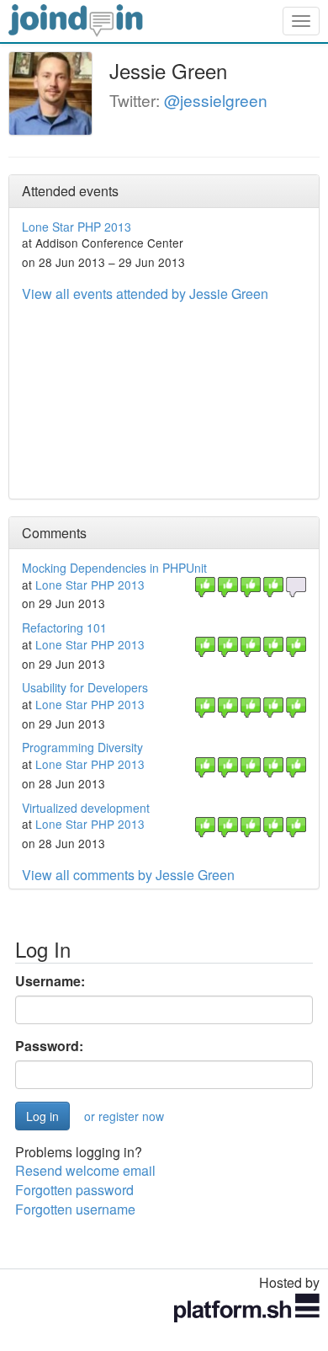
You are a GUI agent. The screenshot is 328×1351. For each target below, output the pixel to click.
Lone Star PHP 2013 (76, 226)
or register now (124, 1116)
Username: (50, 981)
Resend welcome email (85, 1170)
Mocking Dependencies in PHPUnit (114, 567)
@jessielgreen (215, 99)
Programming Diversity (82, 747)
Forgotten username (75, 1209)
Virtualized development (86, 807)
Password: (49, 1046)
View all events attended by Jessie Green (145, 293)
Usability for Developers (85, 687)
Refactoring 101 (64, 627)
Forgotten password (74, 1189)
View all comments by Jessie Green (128, 874)
